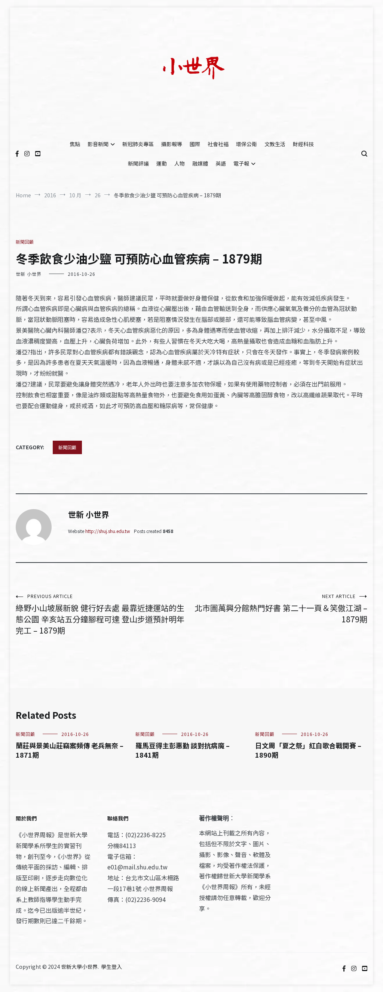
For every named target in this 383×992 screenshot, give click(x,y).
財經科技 (303, 144)
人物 (179, 163)
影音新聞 (98, 144)
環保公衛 (246, 144)
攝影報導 (171, 144)
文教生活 (274, 144)
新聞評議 (138, 163)
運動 (161, 163)
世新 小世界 (29, 274)
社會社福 (218, 144)
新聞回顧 (25, 241)
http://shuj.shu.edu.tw (107, 531)
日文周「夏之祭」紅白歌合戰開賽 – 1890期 (308, 750)
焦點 (75, 144)
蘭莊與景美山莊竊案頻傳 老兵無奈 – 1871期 (69, 750)
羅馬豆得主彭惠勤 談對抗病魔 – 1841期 (182, 750)
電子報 (241, 163)
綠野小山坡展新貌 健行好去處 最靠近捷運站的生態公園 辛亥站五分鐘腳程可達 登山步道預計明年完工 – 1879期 (100, 614)
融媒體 (200, 163)
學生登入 (111, 966)
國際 (195, 144)
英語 (220, 163)
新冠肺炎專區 (138, 144)
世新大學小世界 (79, 966)
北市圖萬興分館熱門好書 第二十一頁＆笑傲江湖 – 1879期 (280, 609)
